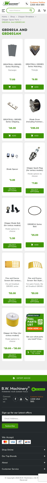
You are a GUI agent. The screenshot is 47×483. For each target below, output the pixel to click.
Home (4, 17)
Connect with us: (6, 399)
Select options (12, 190)
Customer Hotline (37, 2)
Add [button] (14, 87)
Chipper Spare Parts (10, 20)
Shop (12, 17)
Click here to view (35, 352)
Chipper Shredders (26, 17)
